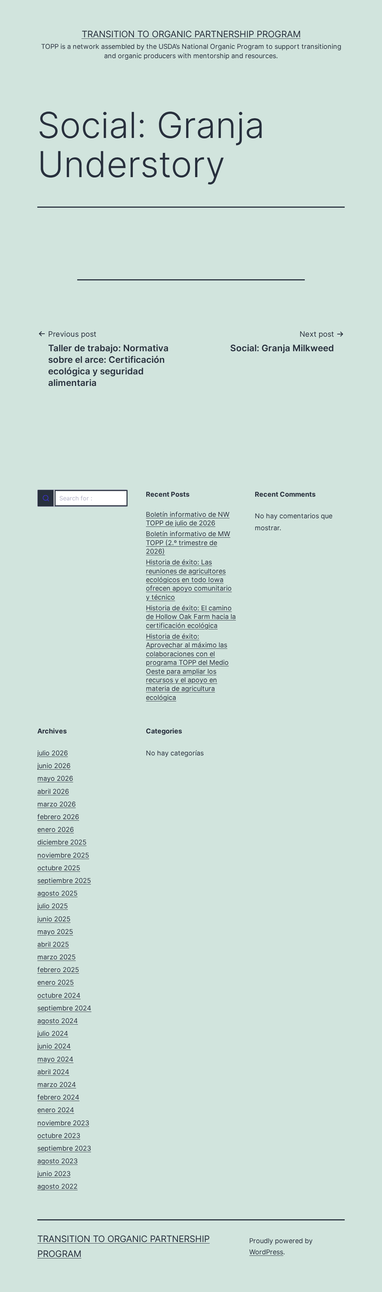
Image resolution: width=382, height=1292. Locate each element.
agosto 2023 (57, 1161)
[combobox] (82, 498)
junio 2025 (54, 919)
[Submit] (46, 498)
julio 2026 (52, 753)
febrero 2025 (58, 970)
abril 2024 (53, 1072)
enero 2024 (55, 1110)
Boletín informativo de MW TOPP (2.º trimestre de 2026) (188, 542)
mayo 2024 (55, 1059)
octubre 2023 (58, 1135)
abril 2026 (53, 791)
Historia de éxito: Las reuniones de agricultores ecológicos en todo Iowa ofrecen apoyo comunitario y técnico (189, 579)
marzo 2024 (56, 1084)
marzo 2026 (56, 804)
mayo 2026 (55, 778)
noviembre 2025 (63, 855)
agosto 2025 (57, 893)
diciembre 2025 (62, 842)
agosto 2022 (57, 1186)
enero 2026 (55, 829)
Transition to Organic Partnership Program (191, 34)
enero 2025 (55, 982)
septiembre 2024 (64, 1008)
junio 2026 (54, 766)
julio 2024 (52, 1033)
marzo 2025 (56, 957)
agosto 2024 (57, 1021)
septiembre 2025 (64, 880)
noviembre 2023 (63, 1123)
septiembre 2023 (64, 1148)
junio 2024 (54, 1046)
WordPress (266, 1252)
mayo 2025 (55, 932)
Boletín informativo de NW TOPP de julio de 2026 (187, 518)
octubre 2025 (58, 868)
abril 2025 (53, 944)
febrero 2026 (58, 817)
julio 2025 (52, 906)
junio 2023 (54, 1174)
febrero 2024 (58, 1097)
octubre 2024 (59, 995)
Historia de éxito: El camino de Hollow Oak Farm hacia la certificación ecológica (191, 616)
